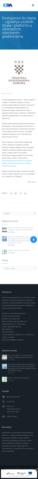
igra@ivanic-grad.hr (13, 397)
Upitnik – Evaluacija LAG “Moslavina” (19, 250)
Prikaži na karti (12, 416)
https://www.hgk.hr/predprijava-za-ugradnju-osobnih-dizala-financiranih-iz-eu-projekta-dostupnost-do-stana (17, 163)
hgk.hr (34, 182)
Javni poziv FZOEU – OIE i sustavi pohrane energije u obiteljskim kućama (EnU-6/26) (20, 229)
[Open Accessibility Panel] (33, 239)
